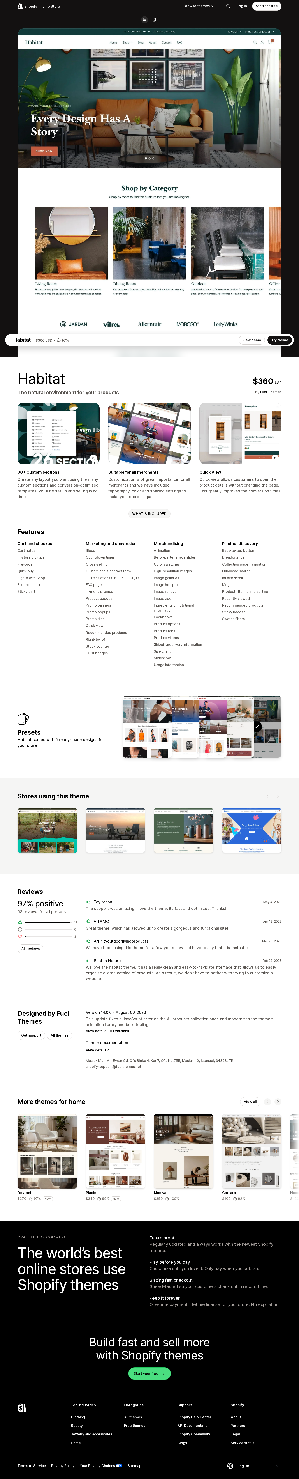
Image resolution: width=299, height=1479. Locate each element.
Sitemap (134, 1465)
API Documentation (193, 1425)
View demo (251, 340)
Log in (242, 6)
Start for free (267, 6)
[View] (47, 831)
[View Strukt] (147, 727)
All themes (59, 1035)
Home (76, 1443)
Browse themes (197, 6)
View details (96, 1031)
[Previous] (267, 796)
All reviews (30, 948)
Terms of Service (32, 1465)
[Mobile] (154, 19)
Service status (242, 1443)
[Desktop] (144, 19)
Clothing (78, 1417)
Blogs (182, 1443)
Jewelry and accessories (91, 1434)
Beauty (77, 1425)
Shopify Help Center (194, 1417)
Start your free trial (149, 1373)
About (236, 1417)
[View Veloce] (202, 727)
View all (250, 1101)
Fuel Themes (270, 392)
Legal (235, 1434)
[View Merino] (229, 727)
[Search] (228, 6)
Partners (238, 1425)
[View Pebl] (174, 727)
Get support (31, 1035)
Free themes (134, 1425)
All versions (119, 1031)
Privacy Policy (62, 1465)
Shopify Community (194, 1434)
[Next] (277, 796)
